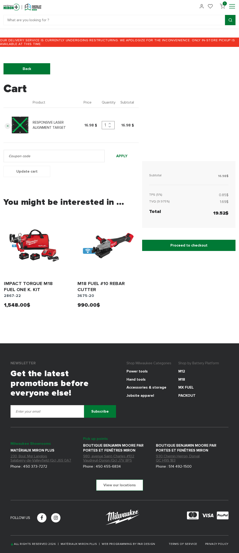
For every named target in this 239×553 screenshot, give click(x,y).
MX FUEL (186, 387)
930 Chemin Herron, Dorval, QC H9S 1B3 (178, 458)
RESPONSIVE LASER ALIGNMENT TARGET (49, 125)
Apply (121, 156)
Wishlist (210, 6)
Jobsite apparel (140, 395)
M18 (181, 379)
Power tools (137, 371)
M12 (181, 371)
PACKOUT (187, 395)
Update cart (27, 171)
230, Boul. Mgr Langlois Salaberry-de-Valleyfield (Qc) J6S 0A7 (41, 458)
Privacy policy (216, 544)
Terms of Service (183, 544)
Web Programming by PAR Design (128, 544)
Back (27, 68)
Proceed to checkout (188, 245)
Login (201, 6)
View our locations (119, 485)
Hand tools (136, 379)
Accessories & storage (146, 387)
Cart (224, 4)
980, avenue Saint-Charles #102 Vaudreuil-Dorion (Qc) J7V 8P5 (108, 458)
